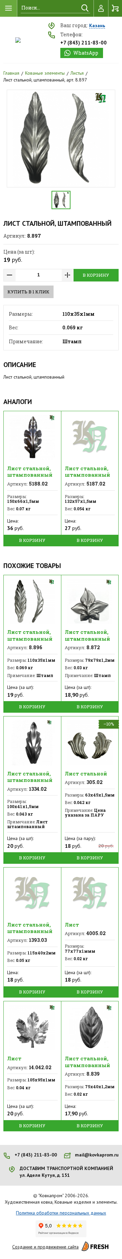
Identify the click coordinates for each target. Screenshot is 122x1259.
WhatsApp (85, 53)
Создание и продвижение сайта (45, 1247)
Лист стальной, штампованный (30, 471)
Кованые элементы (45, 73)
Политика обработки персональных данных (61, 1213)
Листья (77, 73)
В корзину (96, 275)
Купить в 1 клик (28, 292)
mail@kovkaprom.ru (97, 1155)
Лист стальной (86, 773)
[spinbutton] (39, 275)
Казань (97, 26)
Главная (11, 73)
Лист (72, 924)
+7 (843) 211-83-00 (83, 42)
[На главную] (18, 40)
